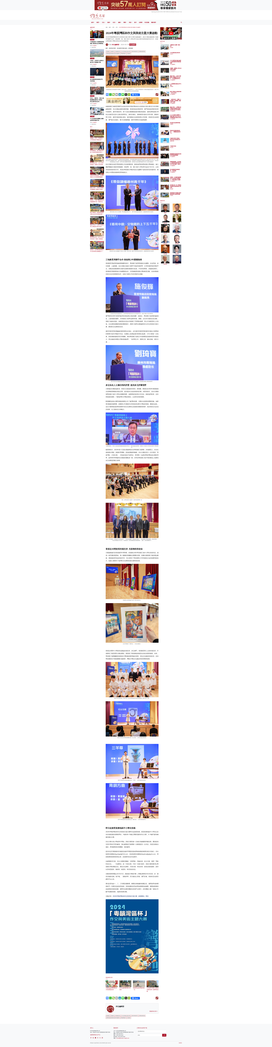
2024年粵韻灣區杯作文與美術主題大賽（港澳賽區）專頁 (130, 896)
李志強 (171, 147)
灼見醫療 (92, 116)
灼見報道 (92, 58)
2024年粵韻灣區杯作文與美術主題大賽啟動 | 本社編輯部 (129, 27)
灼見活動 (147, 22)
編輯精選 (172, 140)
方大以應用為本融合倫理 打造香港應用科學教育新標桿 (175, 62)
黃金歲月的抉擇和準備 (175, 122)
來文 (171, 133)
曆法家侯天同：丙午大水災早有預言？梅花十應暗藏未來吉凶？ (97, 239)
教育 (98, 22)
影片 (135, 22)
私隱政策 (180, 1042)
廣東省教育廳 (142, 51)
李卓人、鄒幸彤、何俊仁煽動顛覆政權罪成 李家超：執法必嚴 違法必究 (97, 99)
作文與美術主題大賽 (126, 51)
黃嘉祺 (129, 53)
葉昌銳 (171, 47)
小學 (116, 27)
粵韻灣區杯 (123, 53)
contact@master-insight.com (122, 1038)
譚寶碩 (171, 86)
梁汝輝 (171, 188)
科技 (130, 22)
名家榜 (140, 22)
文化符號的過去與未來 (175, 52)
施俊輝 (112, 51)
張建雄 (171, 124)
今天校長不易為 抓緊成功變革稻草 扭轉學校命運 (153, 989)
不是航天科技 (173, 146)
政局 (92, 22)
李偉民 (171, 195)
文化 (103, 22)
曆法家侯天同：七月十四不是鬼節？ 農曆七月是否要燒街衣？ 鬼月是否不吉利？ (97, 164)
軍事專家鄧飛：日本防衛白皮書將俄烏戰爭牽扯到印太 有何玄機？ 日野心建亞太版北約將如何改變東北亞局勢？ (175, 164)
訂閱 (164, 1035)
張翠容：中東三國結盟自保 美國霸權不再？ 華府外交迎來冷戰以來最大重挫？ (97, 201)
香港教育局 (118, 51)
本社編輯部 (115, 44)
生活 (114, 22)
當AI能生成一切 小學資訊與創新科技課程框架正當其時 (175, 186)
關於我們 (153, 22)
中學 (113, 27)
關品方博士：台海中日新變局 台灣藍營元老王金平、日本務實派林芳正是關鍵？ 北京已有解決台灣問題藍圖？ (175, 78)
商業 (125, 22)
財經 (108, 22)
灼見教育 (133, 44)
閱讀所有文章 (153, 1011)
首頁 (106, 27)
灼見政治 (92, 39)
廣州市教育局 (134, 51)
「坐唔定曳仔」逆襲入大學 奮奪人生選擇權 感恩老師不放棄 (175, 100)
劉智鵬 (107, 51)
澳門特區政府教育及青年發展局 (112, 53)
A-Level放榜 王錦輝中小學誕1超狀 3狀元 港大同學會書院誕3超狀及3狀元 (175, 116)
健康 (119, 22)
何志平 (171, 54)
